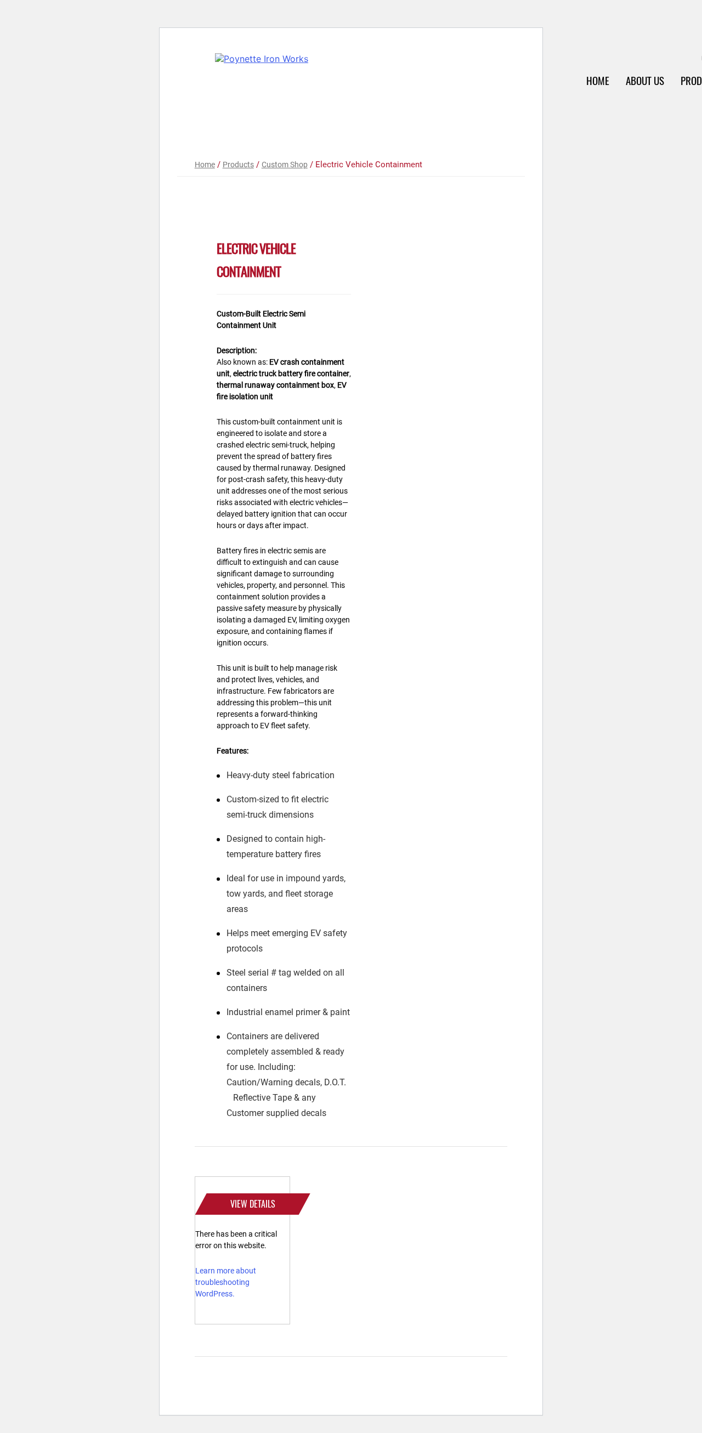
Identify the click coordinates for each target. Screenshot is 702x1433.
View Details (252, 1204)
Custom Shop (285, 164)
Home (597, 80)
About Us (645, 80)
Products (238, 164)
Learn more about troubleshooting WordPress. (225, 1282)
